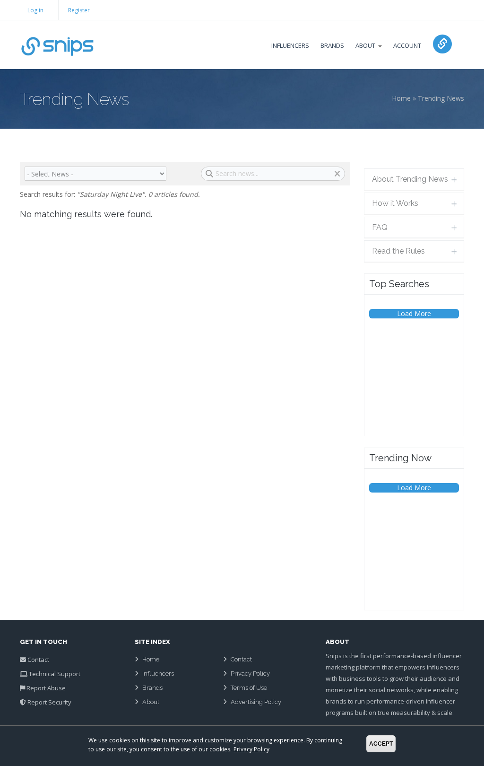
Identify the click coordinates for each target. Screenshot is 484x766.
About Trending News (410, 179)
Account (407, 45)
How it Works (395, 203)
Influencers (290, 45)
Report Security (49, 702)
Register (79, 10)
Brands (332, 45)
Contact (38, 659)
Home (401, 98)
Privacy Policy (250, 673)
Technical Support (54, 673)
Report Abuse (46, 688)
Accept (381, 743)
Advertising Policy (256, 701)
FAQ (380, 227)
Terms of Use (249, 687)
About (365, 45)
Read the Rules (398, 251)
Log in (35, 10)
